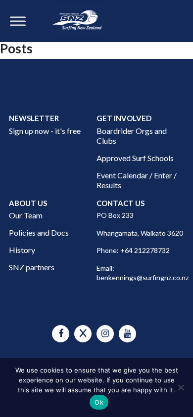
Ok (99, 402)
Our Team (26, 215)
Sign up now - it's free (45, 130)
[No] (181, 387)
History (22, 249)
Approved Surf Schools (135, 158)
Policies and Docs (39, 232)
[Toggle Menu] (18, 21)
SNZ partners (31, 267)
